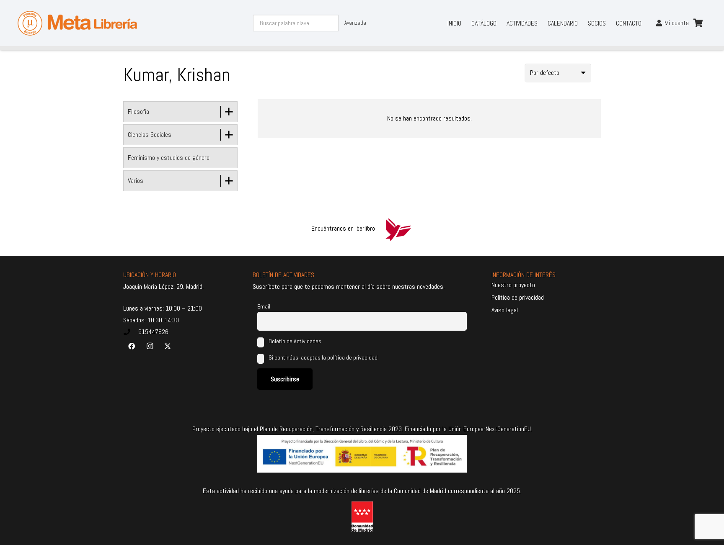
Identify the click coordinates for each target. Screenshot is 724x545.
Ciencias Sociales (149, 134)
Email (263, 306)
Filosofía (138, 111)
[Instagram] (149, 346)
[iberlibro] (398, 228)
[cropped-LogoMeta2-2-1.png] (77, 23)
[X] (167, 346)
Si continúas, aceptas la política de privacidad (323, 357)
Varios (135, 180)
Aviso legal (504, 310)
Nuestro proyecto (513, 284)
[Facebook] (131, 346)
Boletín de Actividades (294, 341)
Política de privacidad (517, 297)
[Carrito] (698, 23)
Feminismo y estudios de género (168, 157)
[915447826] (130, 332)
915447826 (153, 331)
